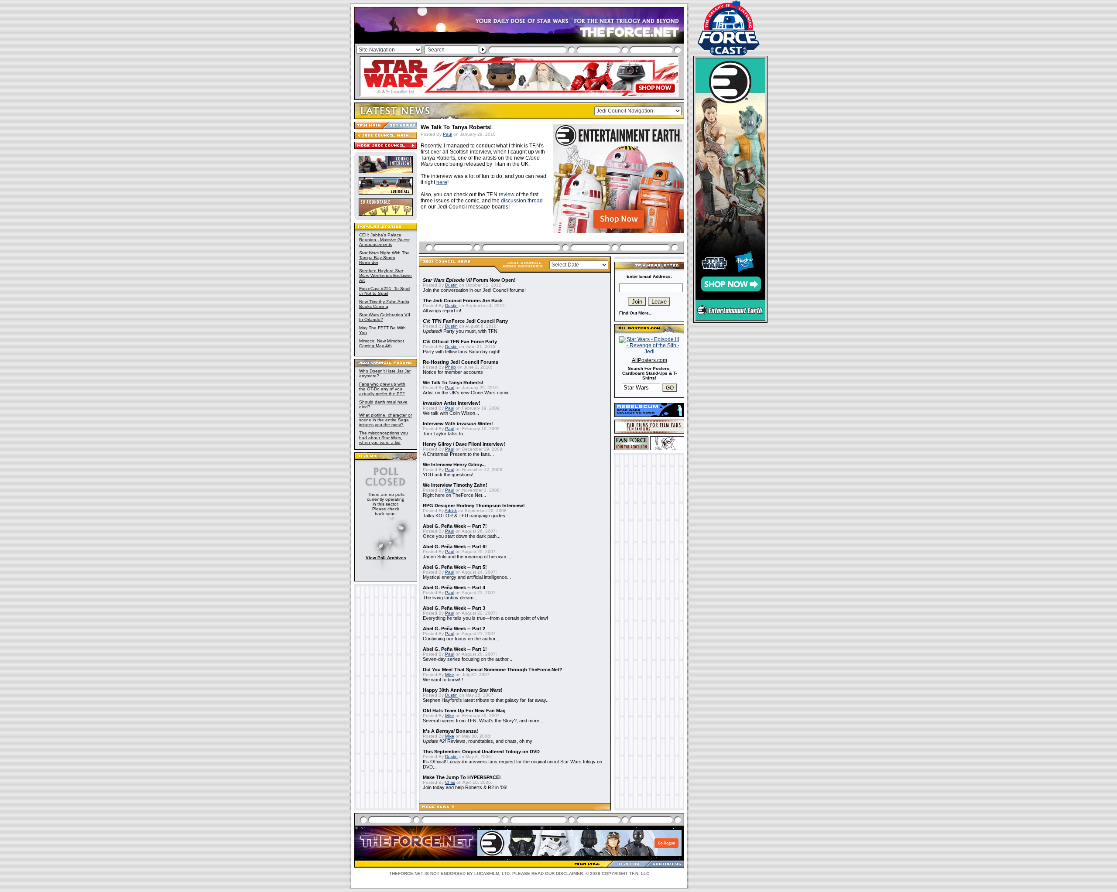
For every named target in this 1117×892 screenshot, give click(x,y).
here (441, 182)
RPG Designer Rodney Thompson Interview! (474, 505)
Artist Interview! (451, 403)
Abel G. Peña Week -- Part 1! (455, 649)
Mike (449, 674)
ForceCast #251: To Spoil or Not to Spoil (384, 291)
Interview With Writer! (458, 423)
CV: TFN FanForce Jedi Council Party (465, 321)
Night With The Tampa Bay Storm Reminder (384, 257)
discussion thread (522, 201)
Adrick (451, 510)
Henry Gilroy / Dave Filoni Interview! (464, 444)
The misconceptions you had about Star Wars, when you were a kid (383, 438)
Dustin (451, 285)
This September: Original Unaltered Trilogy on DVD (481, 751)
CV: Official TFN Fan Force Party (460, 341)
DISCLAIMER (569, 873)
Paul (447, 134)
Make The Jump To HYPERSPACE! (462, 777)
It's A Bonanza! (450, 731)
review (506, 194)
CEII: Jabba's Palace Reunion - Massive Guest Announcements (384, 239)
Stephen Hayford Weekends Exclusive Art (385, 275)
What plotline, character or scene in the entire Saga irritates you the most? (385, 420)
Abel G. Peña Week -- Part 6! (455, 546)
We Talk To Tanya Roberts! (453, 382)
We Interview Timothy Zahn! (455, 485)
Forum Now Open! (469, 280)
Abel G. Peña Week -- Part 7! (455, 526)
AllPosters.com (649, 360)
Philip (450, 367)
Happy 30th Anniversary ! (463, 690)
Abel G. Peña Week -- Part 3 (454, 608)
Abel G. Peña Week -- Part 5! (455, 567)
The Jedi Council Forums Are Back (463, 300)
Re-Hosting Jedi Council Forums (460, 362)
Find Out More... (636, 313)
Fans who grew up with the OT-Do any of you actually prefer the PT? (382, 389)
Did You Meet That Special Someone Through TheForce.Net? (492, 669)
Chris (450, 782)
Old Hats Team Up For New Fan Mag (464, 710)
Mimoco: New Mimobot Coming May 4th (381, 343)
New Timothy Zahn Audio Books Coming (384, 304)
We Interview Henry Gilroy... (454, 464)
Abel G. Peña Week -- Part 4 (454, 587)
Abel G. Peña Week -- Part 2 (454, 628)
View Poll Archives (386, 557)
